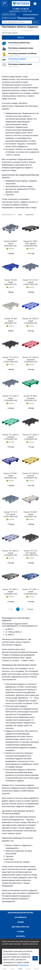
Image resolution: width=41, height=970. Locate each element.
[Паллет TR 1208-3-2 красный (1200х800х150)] (30, 345)
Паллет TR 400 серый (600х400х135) (10, 321)
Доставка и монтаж (20, 927)
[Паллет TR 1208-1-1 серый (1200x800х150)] (10, 577)
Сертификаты (20, 917)
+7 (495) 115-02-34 (20, 9)
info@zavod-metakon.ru (30, 14)
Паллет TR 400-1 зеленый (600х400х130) (30, 398)
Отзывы (20, 931)
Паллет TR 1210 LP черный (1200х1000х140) (11, 359)
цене (20, 214)
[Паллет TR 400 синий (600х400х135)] (10, 267)
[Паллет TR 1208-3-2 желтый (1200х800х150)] (30, 461)
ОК (35, 958)
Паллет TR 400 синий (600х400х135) (10, 282)
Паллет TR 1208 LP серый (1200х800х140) (11, 398)
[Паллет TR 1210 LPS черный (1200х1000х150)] (30, 538)
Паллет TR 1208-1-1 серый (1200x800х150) (10, 591)
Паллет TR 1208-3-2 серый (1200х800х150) (10, 553)
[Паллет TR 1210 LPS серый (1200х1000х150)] (10, 499)
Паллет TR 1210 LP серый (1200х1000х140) (31, 282)
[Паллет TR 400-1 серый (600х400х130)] (30, 499)
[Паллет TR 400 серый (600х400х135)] (10, 306)
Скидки (20, 922)
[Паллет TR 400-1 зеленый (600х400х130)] (30, 383)
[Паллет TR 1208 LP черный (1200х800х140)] (30, 422)
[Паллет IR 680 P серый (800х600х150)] (10, 228)
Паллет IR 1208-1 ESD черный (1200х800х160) (30, 243)
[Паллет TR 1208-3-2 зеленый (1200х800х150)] (10, 422)
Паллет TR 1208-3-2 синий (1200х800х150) (30, 321)
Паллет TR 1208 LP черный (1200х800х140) (31, 437)
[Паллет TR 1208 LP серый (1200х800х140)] (10, 383)
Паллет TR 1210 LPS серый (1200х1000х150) (10, 514)
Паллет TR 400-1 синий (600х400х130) (10, 475)
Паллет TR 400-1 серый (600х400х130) (30, 514)
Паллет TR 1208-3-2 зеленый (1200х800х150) (10, 437)
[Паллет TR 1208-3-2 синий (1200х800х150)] (30, 306)
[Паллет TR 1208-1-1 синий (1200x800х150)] (30, 577)
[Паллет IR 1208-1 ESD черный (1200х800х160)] (30, 228)
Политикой (23, 965)
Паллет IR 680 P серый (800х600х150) (10, 243)
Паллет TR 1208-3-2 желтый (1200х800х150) (30, 475)
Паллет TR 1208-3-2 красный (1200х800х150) (30, 359)
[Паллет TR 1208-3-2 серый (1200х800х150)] (10, 538)
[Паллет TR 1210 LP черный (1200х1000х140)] (10, 345)
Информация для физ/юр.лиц (20, 913)
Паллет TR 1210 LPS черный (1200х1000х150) (30, 553)
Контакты (20, 936)
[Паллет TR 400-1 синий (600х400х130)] (10, 461)
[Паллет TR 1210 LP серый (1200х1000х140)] (30, 267)
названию (29, 214)
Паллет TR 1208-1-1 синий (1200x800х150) (30, 591)
